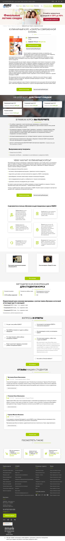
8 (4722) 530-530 (9, 1)
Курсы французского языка (55, 474)
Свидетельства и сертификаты (21, 474)
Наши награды (18, 477)
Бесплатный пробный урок (33, 49)
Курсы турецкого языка (55, 495)
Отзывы (37, 477)
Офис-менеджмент (7, 481)
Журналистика (6, 479)
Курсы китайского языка (55, 490)
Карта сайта (17, 490)
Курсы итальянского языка (55, 477)
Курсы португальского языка (56, 481)
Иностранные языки (7, 472)
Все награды (32, 278)
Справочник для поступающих (21, 486)
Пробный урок (57, 6)
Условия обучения (19, 470)
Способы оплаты (39, 484)
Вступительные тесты (40, 472)
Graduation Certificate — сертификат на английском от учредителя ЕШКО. (29, 155)
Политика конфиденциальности (21, 493)
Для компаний (18, 484)
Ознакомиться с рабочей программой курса (13, 312)
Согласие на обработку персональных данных (24, 495)
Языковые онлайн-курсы (8, 470)
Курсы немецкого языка (55, 472)
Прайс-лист (17, 472)
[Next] (62, 263)
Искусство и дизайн (7, 484)
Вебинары (38, 486)
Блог (37, 488)
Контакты (17, 488)
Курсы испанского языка (55, 479)
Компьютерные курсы (7, 486)
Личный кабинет (48, 6)
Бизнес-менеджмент (7, 477)
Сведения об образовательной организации (24, 479)
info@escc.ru (6, 511)
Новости (37, 479)
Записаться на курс (33, 45)
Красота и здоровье (7, 490)
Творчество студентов (40, 481)
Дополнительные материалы (21, 481)
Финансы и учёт (6, 474)
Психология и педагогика (8, 488)
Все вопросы (32, 364)
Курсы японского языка (55, 493)
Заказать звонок (9, 515)
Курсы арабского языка (55, 488)
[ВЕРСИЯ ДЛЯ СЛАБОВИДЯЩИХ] (53, 1)
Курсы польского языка (55, 484)
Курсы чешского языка (54, 486)
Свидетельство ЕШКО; (16, 152)
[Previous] (2, 263)
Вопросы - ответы (39, 474)
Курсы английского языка (55, 470)
